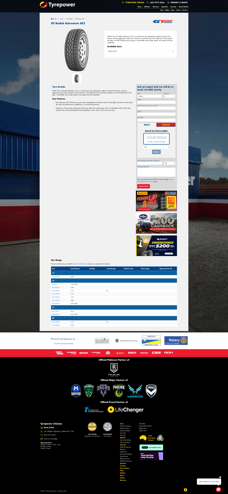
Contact (173, 7)
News (173, 10)
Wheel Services (124, 459)
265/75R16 (56, 300)
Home (55, 19)
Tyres (139, 7)
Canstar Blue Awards (145, 426)
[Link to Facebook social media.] (185, 489)
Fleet (161, 10)
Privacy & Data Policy (51, 491)
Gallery (167, 10)
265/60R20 (56, 325)
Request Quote (143, 186)
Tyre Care (123, 433)
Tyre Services (124, 456)
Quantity (166, 94)
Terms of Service (148, 181)
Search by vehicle (78, 264)
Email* (139, 112)
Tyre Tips (122, 435)
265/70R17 (56, 311)
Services (156, 7)
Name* (139, 100)
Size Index (142, 424)
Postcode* (140, 118)
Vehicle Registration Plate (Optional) (148, 161)
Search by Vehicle (125, 426)
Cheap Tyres (142, 431)
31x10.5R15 (56, 277)
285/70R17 (56, 314)
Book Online (183, 7)
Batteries (122, 449)
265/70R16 (56, 297)
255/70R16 (56, 294)
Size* (139, 94)
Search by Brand (125, 431)
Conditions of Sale (62, 491)
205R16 (54, 284)
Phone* (147, 106)
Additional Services (126, 461)
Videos (178, 10)
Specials (165, 7)
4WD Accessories (125, 447)
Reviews (185, 10)
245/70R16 (56, 291)
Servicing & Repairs (126, 454)
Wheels (147, 7)
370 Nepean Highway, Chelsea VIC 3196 (59, 431)
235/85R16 (56, 287)
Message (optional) (143, 167)
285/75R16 (56, 304)
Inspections (123, 452)
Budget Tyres (143, 428)
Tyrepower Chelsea (134, 2)
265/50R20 (56, 322)
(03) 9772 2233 (157, 2)
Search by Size (124, 428)
